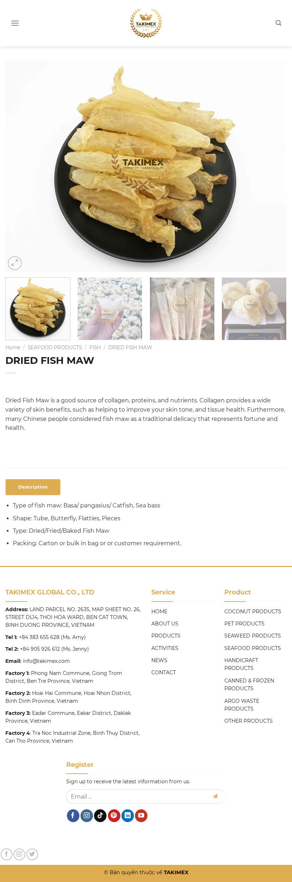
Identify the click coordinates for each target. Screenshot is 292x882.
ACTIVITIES (164, 648)
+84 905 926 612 (40, 649)
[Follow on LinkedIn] (127, 815)
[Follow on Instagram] (86, 815)
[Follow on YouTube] (141, 815)
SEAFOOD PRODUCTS (55, 347)
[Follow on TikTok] (100, 815)
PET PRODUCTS (244, 623)
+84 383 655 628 (39, 637)
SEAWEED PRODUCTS (252, 636)
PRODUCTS (166, 636)
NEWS (159, 660)
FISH (95, 347)
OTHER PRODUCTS (248, 721)
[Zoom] (15, 263)
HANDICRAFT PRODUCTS (241, 664)
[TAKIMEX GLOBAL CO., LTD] (146, 23)
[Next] (272, 166)
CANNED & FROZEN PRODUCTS (249, 684)
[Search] (278, 23)
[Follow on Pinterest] (114, 815)
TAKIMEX (175, 872)
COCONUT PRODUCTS (252, 611)
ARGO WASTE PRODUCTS (241, 705)
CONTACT (163, 672)
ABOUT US (164, 623)
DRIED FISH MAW (130, 347)
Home (12, 347)
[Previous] (20, 166)
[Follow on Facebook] (73, 815)
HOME (159, 611)
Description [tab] (33, 487)
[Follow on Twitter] (32, 854)
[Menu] (15, 23)
